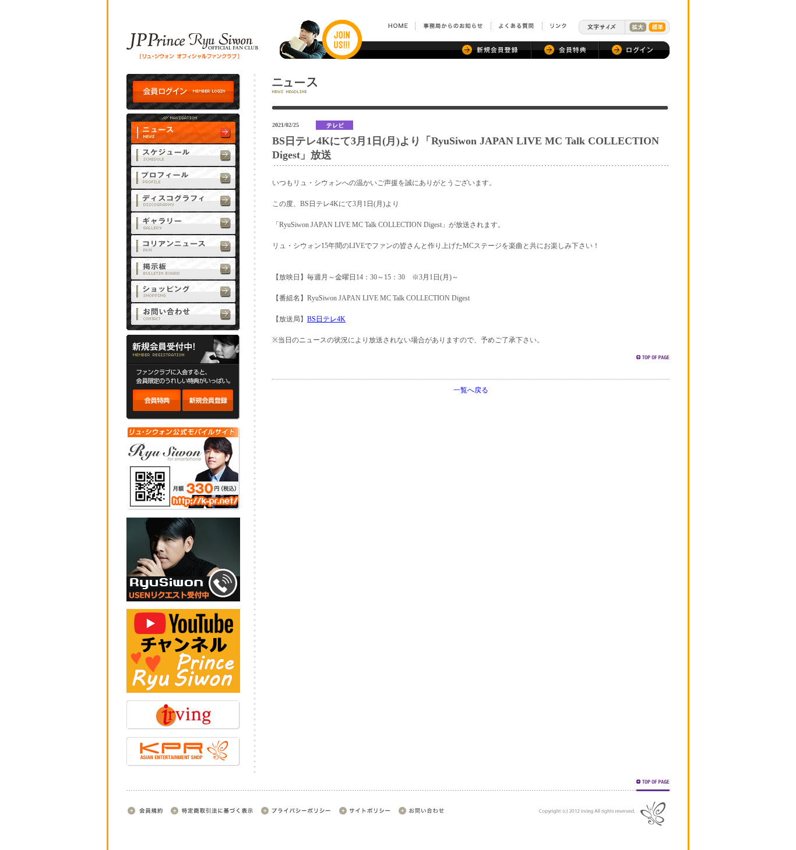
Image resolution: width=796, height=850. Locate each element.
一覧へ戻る (470, 390)
